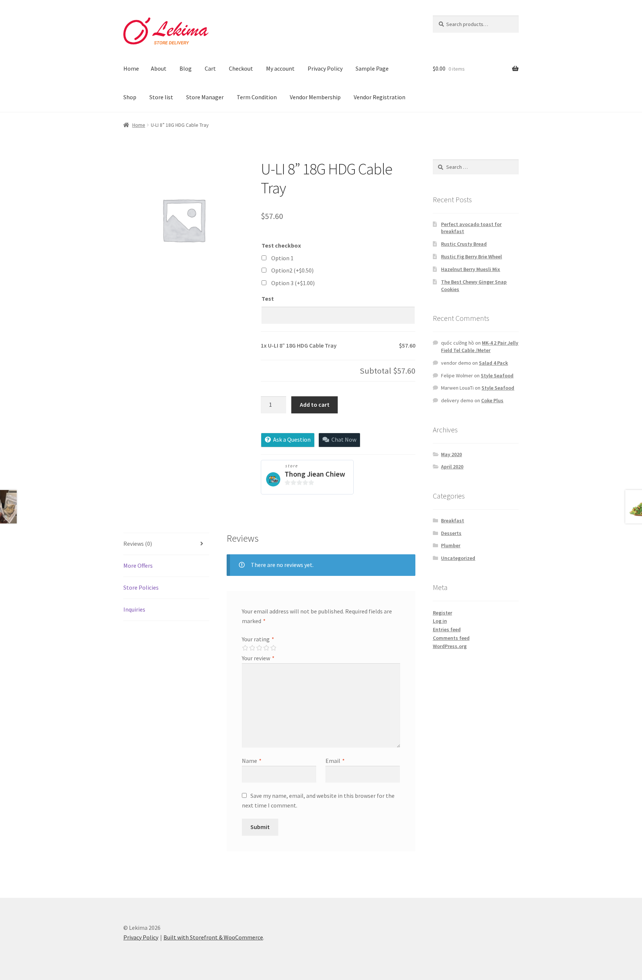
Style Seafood (497, 375)
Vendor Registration (379, 97)
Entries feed (447, 629)
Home (131, 68)
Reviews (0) (137, 543)
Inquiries (134, 609)
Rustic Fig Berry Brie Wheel (471, 256)
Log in (440, 621)
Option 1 (282, 258)
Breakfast (452, 520)
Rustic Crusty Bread (464, 244)
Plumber (450, 545)
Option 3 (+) (293, 283)
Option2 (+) (292, 270)
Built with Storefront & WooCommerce (213, 937)
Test (268, 298)
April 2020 (452, 466)
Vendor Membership (315, 97)
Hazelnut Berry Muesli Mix (470, 269)
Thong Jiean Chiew (315, 473)
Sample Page (372, 68)
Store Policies (141, 587)
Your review (258, 658)
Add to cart (315, 404)
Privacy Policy (325, 68)
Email (335, 760)
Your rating (258, 639)
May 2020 (451, 454)
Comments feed (451, 638)
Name (252, 760)
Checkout (241, 68)
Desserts (451, 533)
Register (442, 612)
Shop (129, 97)
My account (280, 68)
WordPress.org (450, 646)
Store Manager (205, 97)
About (158, 68)
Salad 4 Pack (493, 363)
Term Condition (257, 97)
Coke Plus (492, 400)
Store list (161, 97)
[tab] (166, 544)
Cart (210, 68)
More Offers (138, 565)
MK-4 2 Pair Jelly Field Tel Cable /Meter (479, 346)
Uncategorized (458, 558)
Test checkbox (281, 245)
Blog (185, 68)
